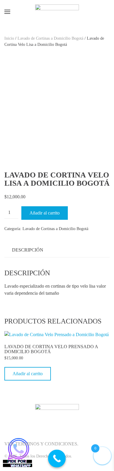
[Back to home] (57, 12)
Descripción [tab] (27, 249)
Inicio (9, 38)
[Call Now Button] (57, 458)
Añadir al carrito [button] (28, 373)
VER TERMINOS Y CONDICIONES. (41, 443)
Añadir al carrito (45, 212)
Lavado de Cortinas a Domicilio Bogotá (50, 38)
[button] (7, 12)
